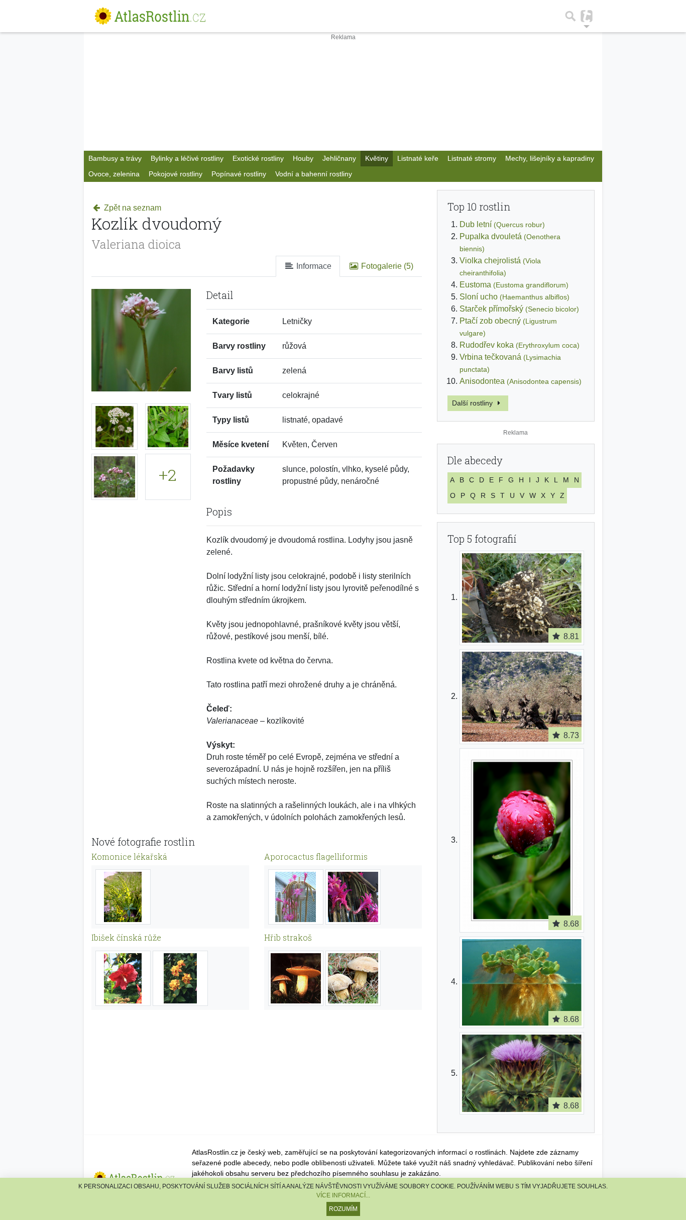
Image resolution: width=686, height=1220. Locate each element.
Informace (312, 266)
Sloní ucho (514, 296)
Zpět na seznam (131, 208)
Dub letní (502, 224)
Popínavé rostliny (238, 174)
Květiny (376, 158)
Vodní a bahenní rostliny (313, 174)
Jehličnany (339, 158)
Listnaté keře (417, 158)
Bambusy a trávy (115, 158)
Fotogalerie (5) (386, 266)
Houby (303, 158)
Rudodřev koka (520, 345)
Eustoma (514, 284)
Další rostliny (473, 403)
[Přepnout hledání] (570, 16)
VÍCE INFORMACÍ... (343, 1195)
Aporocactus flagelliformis (316, 856)
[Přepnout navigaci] (587, 16)
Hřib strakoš (288, 937)
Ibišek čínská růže (126, 937)
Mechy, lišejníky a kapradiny (549, 158)
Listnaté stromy (471, 158)
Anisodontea (521, 381)
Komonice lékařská (129, 856)
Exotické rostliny (258, 158)
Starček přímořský (519, 308)
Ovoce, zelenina (114, 174)
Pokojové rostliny (175, 174)
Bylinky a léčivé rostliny (187, 158)
